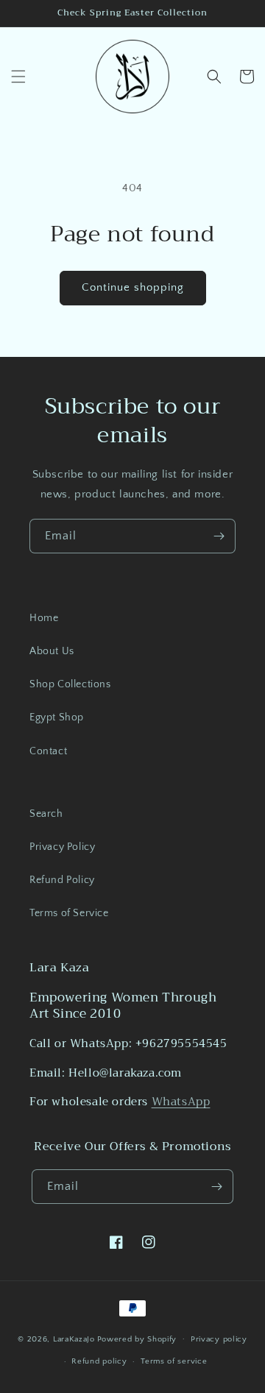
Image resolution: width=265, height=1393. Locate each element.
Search (46, 814)
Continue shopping (133, 287)
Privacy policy (219, 1339)
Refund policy (99, 1361)
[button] (18, 76)
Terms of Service (69, 913)
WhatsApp (181, 1101)
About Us (51, 651)
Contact (48, 751)
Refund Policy (62, 880)
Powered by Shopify (137, 1338)
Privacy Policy (62, 847)
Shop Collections (70, 684)
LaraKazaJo (74, 1338)
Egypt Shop (56, 717)
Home (43, 618)
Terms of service (174, 1361)
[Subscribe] (218, 536)
